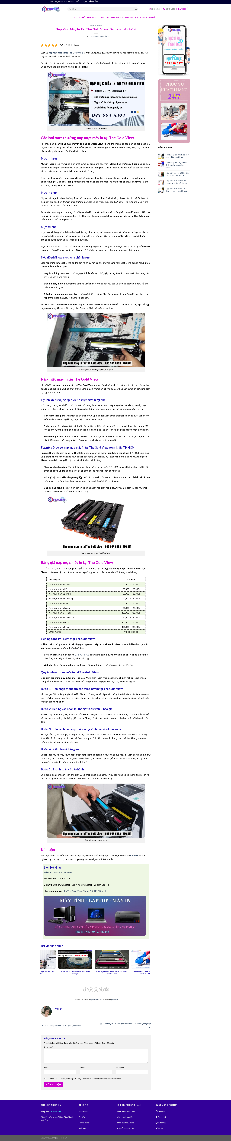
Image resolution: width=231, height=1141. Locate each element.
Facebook (161, 1117)
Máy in (128, 17)
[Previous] (41, 965)
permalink (114, 1000)
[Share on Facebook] (85, 989)
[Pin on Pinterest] (101, 989)
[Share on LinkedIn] (106, 989)
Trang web (120, 1068)
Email (82, 1068)
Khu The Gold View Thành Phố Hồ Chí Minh (84, 891)
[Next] (148, 965)
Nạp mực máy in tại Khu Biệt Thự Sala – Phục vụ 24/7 (177, 174)
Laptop (104, 17)
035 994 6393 (82, 654)
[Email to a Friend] (96, 989)
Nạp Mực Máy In (96, 25)
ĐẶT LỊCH (182, 9)
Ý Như (107, 36)
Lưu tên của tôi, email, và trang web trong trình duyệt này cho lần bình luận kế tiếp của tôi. (84, 1079)
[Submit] (136, 9)
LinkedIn (161, 1111)
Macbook (116, 17)
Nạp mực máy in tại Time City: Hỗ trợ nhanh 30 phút (176, 189)
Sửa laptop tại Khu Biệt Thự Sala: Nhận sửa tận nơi (177, 156)
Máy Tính (92, 17)
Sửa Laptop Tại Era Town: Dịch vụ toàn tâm (63, 1025)
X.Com (160, 1128)
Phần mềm (151, 17)
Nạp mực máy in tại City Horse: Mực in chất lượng (176, 182)
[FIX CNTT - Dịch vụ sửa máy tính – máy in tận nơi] (52, 9)
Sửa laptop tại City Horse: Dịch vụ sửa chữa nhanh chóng (176, 164)
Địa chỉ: (44, 1117)
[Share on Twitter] (90, 989)
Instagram (161, 1123)
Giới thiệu (83, 1111)
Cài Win (139, 17)
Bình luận (48, 1047)
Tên (46, 1068)
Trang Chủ (79, 17)
